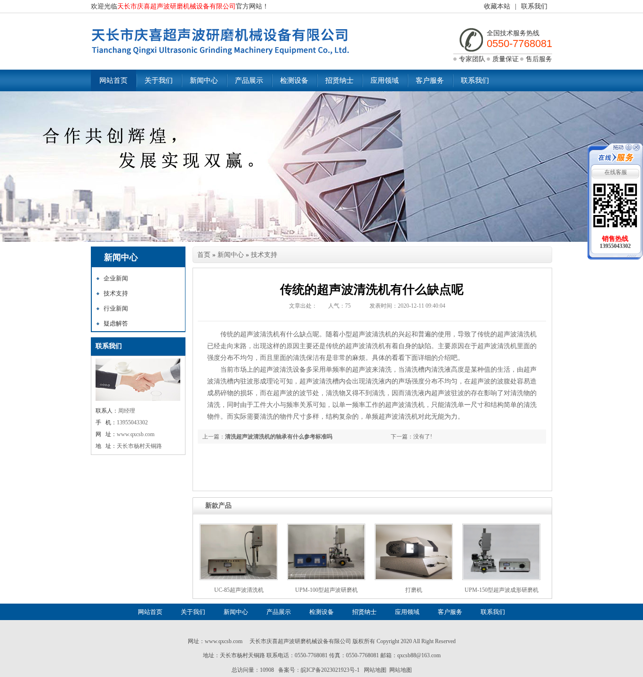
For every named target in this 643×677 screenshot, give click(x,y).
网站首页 (113, 80)
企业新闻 (116, 278)
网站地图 (375, 670)
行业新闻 (116, 308)
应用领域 (384, 80)
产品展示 (249, 80)
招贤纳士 (339, 80)
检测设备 (294, 80)
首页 (203, 254)
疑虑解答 (116, 323)
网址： (196, 641)
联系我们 (534, 6)
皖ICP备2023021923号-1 (330, 670)
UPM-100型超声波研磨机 (326, 590)
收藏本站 (497, 6)
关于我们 (159, 80)
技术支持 (116, 293)
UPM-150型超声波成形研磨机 (502, 590)
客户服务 (430, 80)
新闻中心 (204, 80)
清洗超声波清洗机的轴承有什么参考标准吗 (278, 436)
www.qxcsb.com (223, 641)
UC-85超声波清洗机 (239, 590)
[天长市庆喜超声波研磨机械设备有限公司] (220, 58)
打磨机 (413, 590)
